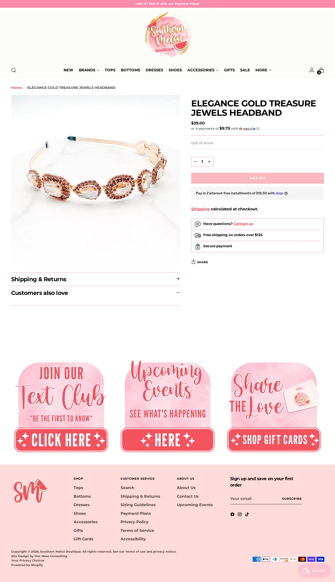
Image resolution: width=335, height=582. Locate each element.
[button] (257, 128)
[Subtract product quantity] (195, 161)
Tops (78, 487)
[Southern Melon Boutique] (167, 36)
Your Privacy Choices (27, 560)
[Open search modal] (13, 70)
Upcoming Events (195, 504)
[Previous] (116, 4)
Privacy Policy (134, 522)
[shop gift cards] (274, 405)
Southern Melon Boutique (60, 551)
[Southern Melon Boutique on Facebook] (233, 515)
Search (127, 487)
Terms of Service (137, 530)
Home (16, 87)
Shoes (80, 513)
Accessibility (133, 539)
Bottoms (82, 496)
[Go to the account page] (311, 70)
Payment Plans (136, 513)
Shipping (200, 209)
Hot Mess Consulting (51, 556)
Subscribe (292, 498)
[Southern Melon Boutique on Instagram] (240, 515)
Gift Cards (83, 539)
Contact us (243, 223)
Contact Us (188, 496)
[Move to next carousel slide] (320, 337)
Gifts (78, 530)
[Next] (219, 4)
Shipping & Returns (140, 496)
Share (202, 262)
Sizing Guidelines (138, 504)
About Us (186, 487)
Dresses (82, 504)
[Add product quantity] (209, 161)
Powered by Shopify (27, 565)
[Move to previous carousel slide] (310, 338)
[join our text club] (61, 405)
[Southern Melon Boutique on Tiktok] (247, 515)
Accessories (86, 522)
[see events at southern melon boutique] (168, 405)
